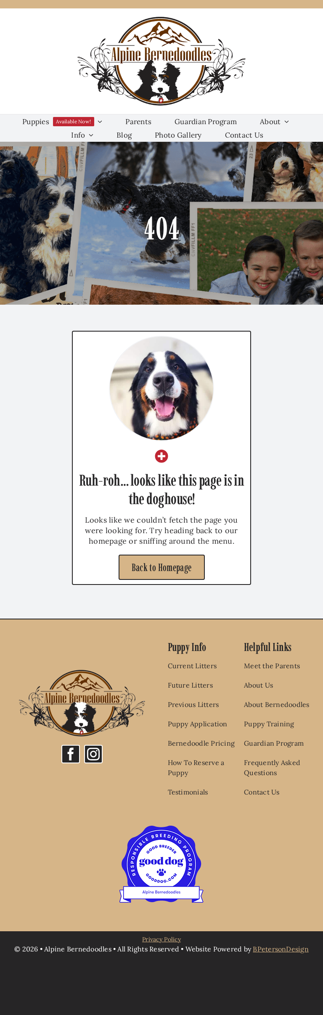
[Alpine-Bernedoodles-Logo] (161, 20)
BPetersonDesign (281, 949)
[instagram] (93, 754)
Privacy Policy (161, 939)
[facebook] (70, 754)
